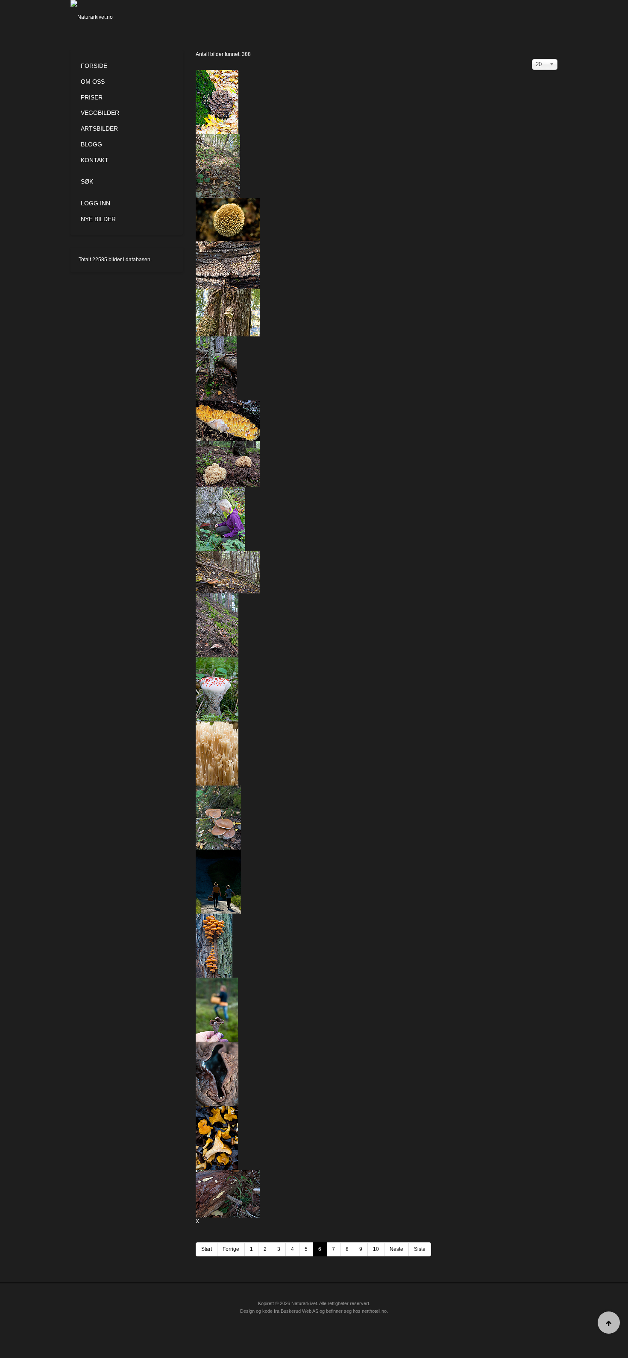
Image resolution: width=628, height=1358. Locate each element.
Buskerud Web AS (299, 1311)
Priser (92, 97)
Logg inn (95, 203)
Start (206, 1249)
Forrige (231, 1249)
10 (376, 1249)
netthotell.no (374, 1311)
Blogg (91, 144)
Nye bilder (98, 219)
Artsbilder (99, 128)
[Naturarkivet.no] (105, 17)
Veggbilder (100, 112)
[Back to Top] (609, 1322)
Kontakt (95, 160)
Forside (94, 65)
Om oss (93, 81)
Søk (87, 181)
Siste (420, 1249)
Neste (396, 1249)
